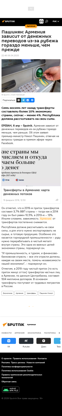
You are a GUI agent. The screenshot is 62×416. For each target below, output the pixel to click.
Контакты (42, 358)
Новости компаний (35, 362)
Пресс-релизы (18, 362)
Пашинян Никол (46, 293)
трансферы (31, 293)
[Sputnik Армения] (9, 22)
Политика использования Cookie (17, 370)
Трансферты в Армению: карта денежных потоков (26, 192)
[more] (57, 200)
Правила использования (24, 358)
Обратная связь (9, 381)
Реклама (6, 362)
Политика (50, 332)
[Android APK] (10, 390)
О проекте (7, 358)
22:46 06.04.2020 (10, 55)
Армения (19, 293)
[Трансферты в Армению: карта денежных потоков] (31, 167)
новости (7, 332)
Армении (45, 218)
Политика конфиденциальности (17, 366)
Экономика (7, 293)
